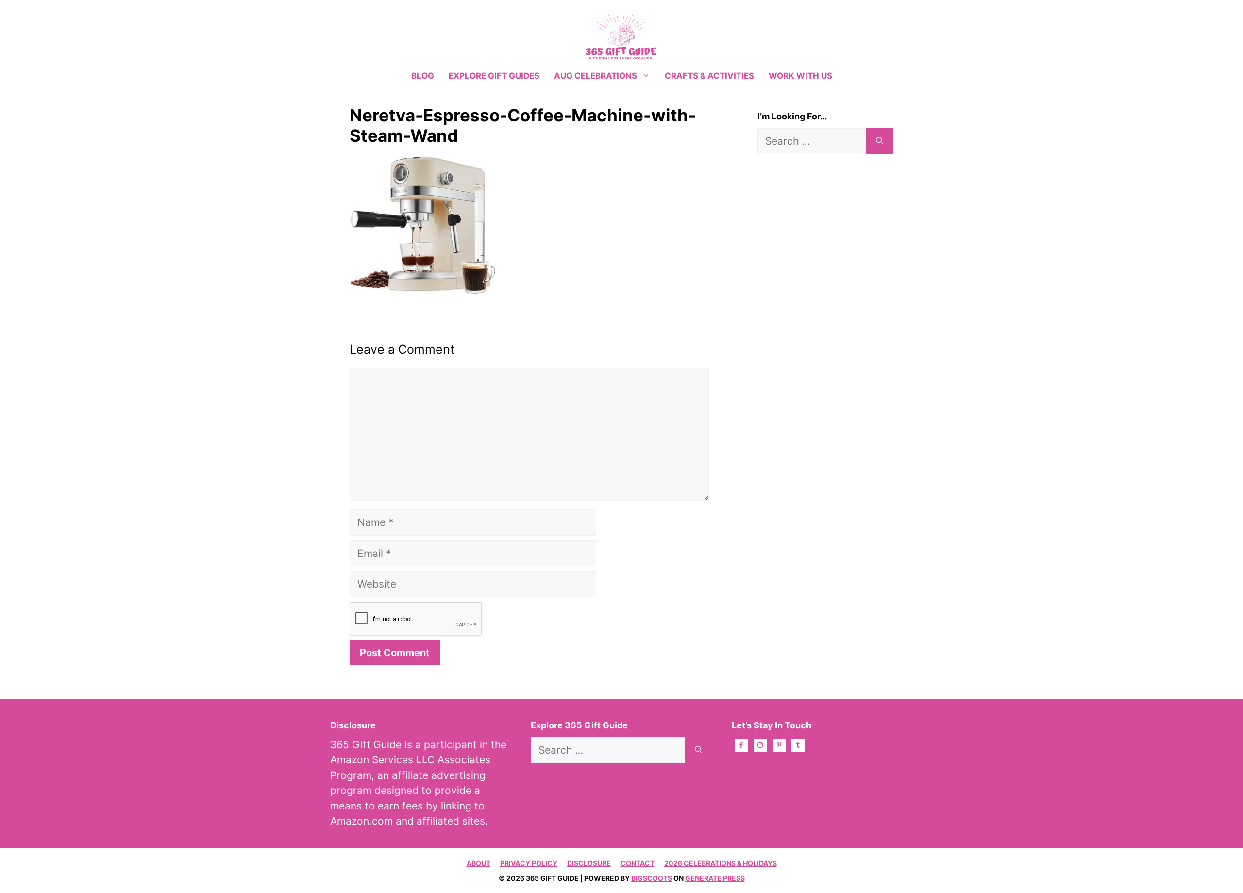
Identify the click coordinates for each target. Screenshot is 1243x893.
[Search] (879, 141)
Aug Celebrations (595, 76)
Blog (422, 76)
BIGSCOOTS (651, 878)
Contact (638, 863)
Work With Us (800, 76)
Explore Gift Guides (494, 76)
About (478, 863)
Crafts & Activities (709, 76)
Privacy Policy (528, 863)
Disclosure (589, 863)
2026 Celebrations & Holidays (720, 863)
